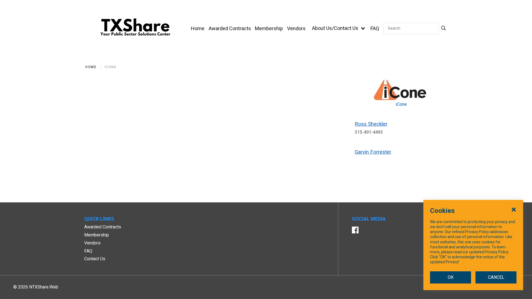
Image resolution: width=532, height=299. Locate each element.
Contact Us (94, 258)
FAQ (88, 251)
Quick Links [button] (99, 219)
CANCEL (496, 277)
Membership (96, 235)
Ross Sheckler (371, 124)
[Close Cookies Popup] (513, 209)
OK (451, 277)
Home (90, 67)
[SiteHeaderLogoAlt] (135, 28)
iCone (110, 67)
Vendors (92, 243)
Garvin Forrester (373, 152)
